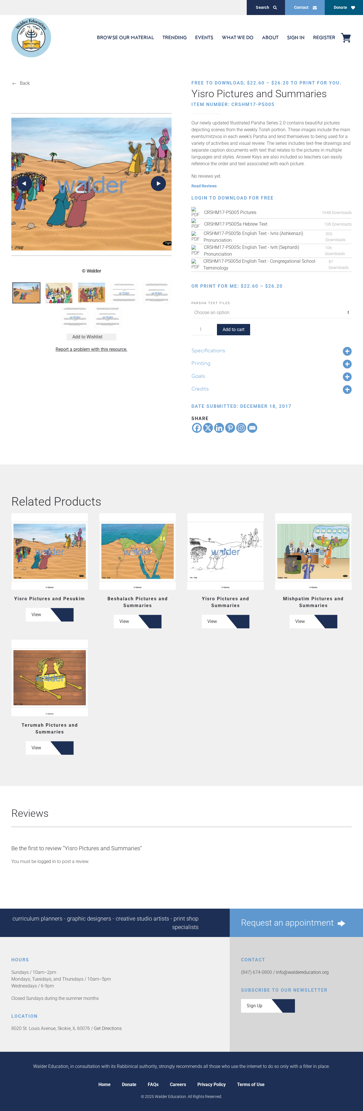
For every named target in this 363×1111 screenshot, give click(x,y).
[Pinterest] (230, 428)
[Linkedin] (219, 428)
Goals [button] (198, 375)
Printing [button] (200, 363)
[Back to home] (31, 37)
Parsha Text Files (210, 303)
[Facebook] (197, 428)
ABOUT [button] (270, 37)
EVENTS (204, 37)
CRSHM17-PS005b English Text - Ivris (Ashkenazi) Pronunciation (253, 237)
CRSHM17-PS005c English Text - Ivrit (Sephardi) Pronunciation (251, 251)
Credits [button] (200, 388)
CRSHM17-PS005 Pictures (230, 212)
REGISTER (324, 37)
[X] (208, 428)
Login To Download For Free (232, 198)
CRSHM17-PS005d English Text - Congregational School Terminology (259, 264)
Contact (301, 7)
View (36, 614)
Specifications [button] (208, 350)
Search (262, 7)
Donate (340, 7)
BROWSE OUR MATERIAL (125, 37)
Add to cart (233, 329)
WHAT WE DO (238, 37)
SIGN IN (296, 37)
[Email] (252, 428)
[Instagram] (241, 428)
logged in (46, 861)
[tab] (26, 293)
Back (25, 83)
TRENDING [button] (174, 37)
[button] (24, 183)
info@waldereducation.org (302, 972)
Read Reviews (204, 186)
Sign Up (254, 1005)
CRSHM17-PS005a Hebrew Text (235, 224)
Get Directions (108, 1028)
